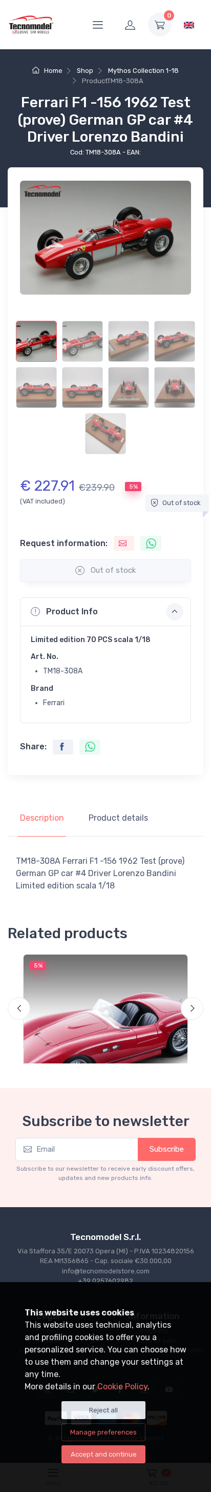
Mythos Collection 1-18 (143, 70)
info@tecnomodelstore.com (106, 1271)
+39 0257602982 (105, 1281)
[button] (105, 612)
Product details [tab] (118, 818)
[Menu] (97, 24)
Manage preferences (103, 1432)
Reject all (103, 1410)
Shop (85, 70)
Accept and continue (104, 1454)
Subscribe (167, 1149)
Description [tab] (42, 818)
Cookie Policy (122, 1386)
